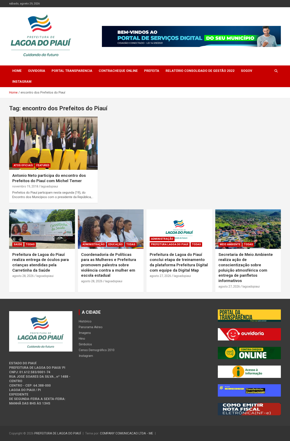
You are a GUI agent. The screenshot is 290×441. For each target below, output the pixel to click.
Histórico (85, 321)
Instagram (21, 82)
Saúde (18, 244)
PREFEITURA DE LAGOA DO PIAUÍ (57, 433)
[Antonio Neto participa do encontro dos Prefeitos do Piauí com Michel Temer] (53, 143)
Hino (82, 338)
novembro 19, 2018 (25, 186)
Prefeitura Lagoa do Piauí (169, 244)
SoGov (246, 71)
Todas (30, 244)
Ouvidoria (36, 71)
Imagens (85, 333)
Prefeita (151, 71)
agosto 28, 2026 (23, 276)
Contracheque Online (118, 71)
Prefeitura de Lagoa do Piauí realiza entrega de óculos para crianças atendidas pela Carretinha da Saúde (40, 262)
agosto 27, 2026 (160, 276)
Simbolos (85, 344)
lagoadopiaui (49, 186)
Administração (93, 244)
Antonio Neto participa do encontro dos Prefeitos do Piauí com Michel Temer (49, 178)
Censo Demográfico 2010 (96, 350)
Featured (42, 165)
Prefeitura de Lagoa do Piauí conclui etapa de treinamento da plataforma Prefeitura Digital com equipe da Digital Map (179, 262)
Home (17, 71)
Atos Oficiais (23, 165)
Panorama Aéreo (91, 327)
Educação (115, 244)
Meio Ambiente (230, 244)
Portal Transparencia (72, 71)
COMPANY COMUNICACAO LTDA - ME (126, 433)
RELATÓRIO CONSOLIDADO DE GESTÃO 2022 (200, 71)
